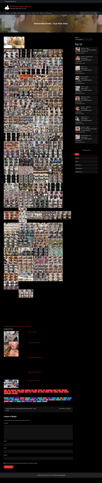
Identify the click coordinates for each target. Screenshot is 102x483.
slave (52, 391)
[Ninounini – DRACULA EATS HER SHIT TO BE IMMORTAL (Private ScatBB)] (77, 108)
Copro (23, 390)
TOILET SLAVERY (7, 393)
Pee (10, 391)
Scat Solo (28, 13)
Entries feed (78, 165)
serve (11, 401)
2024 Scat (22, 398)
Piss (13, 391)
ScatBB (68, 399)
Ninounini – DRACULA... (86, 107)
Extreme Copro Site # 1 (20, 6)
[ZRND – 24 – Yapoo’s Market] (77, 68)
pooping (26, 391)
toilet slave (66, 391)
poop (16, 391)
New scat (6, 391)
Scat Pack (42, 13)
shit (15, 401)
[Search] (95, 13)
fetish (65, 398)
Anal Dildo (28, 398)
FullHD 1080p (64, 390)
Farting (55, 390)
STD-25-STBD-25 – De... (86, 135)
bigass (45, 398)
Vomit (37, 13)
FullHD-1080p (7, 399)
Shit (38, 391)
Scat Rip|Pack (52, 399)
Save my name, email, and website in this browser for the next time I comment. (21, 463)
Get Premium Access (21, 13)
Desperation (27, 390)
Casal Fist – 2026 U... (85, 127)
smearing (56, 391)
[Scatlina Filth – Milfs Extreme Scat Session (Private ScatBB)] (77, 118)
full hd (69, 398)
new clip (16, 399)
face (58, 398)
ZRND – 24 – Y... (84, 66)
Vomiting (39, 401)
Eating (36, 390)
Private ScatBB (13, 13)
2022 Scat (11, 398)
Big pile (18, 390)
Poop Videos (21, 391)
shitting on (47, 391)
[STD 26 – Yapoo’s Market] (77, 88)
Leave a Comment (8, 403)
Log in (76, 161)
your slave (44, 401)
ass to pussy (13, 390)
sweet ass (61, 391)
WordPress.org (78, 171)
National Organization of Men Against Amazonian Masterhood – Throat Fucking (21, 409)
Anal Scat (40, 398)
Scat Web (64, 399)
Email (5, 448)
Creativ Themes (62, 475)
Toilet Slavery (29, 401)
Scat (30, 391)
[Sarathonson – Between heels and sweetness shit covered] (77, 98)
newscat (32, 399)
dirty (32, 390)
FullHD (59, 390)
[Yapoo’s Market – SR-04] (77, 78)
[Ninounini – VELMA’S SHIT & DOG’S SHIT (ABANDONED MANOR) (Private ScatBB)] (77, 58)
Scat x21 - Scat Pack (32, 331)
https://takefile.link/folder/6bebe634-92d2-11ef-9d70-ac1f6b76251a (18, 326)
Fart (44, 390)
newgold (27, 399)
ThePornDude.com (48, 13)
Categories (77, 37)
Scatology (34, 391)
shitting (18, 401)
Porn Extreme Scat (86, 150)
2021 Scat (6, 398)
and (9, 390)
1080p (5, 390)
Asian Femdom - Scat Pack (33, 380)
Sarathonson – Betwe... (86, 96)
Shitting (42, 391)
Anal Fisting (34, 398)
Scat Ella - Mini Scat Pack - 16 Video (35, 357)
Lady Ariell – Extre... (85, 48)
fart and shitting (49, 390)
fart (61, 398)
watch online (15, 393)
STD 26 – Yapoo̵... (85, 86)
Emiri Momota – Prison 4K (64, 408)
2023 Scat (17, 398)
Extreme (40, 390)
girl (12, 399)
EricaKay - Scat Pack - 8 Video (34, 372)
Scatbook (6, 401)
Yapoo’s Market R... (85, 76)
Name (5, 441)
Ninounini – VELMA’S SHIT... (87, 56)
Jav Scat (33, 13)
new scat (22, 399)
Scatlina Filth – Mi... (85, 117)
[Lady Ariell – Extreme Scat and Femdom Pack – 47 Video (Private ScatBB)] (77, 49)
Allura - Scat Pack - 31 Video (34, 342)
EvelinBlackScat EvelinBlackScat (11, 396)
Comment (6, 423)
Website (5, 455)
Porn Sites (7, 13)
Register (77, 158)
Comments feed (78, 168)
